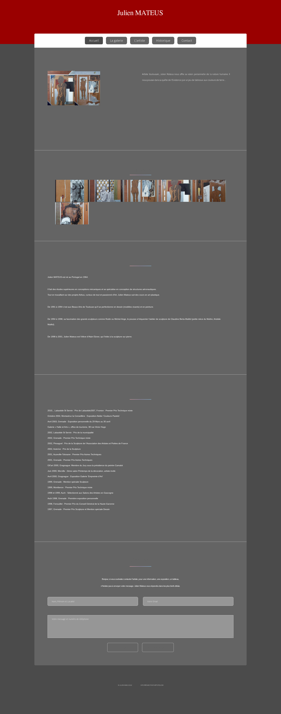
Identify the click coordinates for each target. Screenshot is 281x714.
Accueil (94, 40)
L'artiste (139, 40)
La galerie (116, 40)
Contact (187, 40)
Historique (163, 40)
